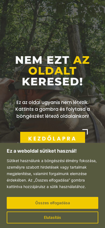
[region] (52, 185)
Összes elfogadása (52, 202)
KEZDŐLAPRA (52, 138)
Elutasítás (52, 217)
